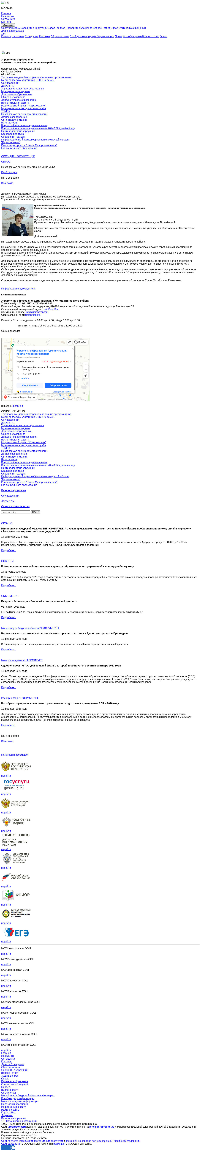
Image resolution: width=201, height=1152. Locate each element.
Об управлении (10, 83)
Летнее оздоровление (14, 117)
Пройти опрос (9, 172)
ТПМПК (5, 111)
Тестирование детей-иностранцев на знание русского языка (36, 77)
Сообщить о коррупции (33, 28)
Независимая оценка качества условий (24, 114)
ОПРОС (6, 161)
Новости (6, 1087)
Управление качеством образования (22, 88)
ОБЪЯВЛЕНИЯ (10, 596)
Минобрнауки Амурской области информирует (28, 1095)
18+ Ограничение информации (19, 1121)
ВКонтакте (7, 183)
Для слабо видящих (12, 1064)
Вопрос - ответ (101, 28)
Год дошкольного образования (19, 148)
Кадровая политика (12, 134)
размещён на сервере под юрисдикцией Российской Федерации (102, 1141)
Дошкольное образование (16, 94)
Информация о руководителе (18, 288)
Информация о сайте (13, 1107)
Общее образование (13, 97)
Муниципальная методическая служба (23, 108)
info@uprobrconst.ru (37, 312)
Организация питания (14, 119)
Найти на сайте (10, 1109)
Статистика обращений (132, 28)
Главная (6, 36)
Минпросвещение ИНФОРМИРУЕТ (22, 660)
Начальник (18, 36)
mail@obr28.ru (51, 309)
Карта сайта (8, 1112)
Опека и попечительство (15, 506)
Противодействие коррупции (18, 131)
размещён (59, 1143)
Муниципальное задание (15, 91)
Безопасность (9, 122)
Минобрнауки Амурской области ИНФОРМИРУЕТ (30, 628)
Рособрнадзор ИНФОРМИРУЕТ (19, 698)
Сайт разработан (11, 1143)
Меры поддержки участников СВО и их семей (27, 80)
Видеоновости (9, 1090)
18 (3, 33)
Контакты (44, 36)
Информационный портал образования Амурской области (35, 139)
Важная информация (13, 490)
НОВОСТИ (7, 561)
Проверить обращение (79, 28)
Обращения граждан (13, 136)
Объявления (8, 1092)
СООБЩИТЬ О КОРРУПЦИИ (18, 156)
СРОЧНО (6, 523)
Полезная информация (14, 754)
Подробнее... (8, 550)
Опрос (114, 28)
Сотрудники (31, 36)
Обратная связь (10, 28)
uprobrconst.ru (33, 315)
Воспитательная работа (15, 102)
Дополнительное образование (19, 100)
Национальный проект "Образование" (23, 105)
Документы (7, 85)
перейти (6, 775)
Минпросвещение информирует (20, 1101)
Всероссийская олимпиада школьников (24, 125)
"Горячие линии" (10, 142)
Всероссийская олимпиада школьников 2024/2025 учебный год (38, 128)
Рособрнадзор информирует (17, 1098)
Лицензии (7, 1115)
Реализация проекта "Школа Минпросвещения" (29, 145)
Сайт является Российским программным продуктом (32, 1141)
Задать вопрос (56, 28)
